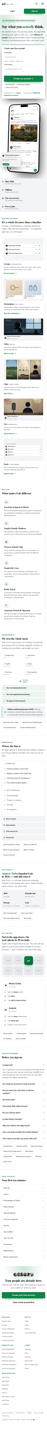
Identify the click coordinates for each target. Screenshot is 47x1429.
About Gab (27, 918)
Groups (4, 1325)
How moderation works (11, 844)
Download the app (36, 1033)
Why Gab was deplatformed (32, 722)
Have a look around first (23, 1302)
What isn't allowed (30, 844)
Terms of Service (9, 855)
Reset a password (11, 1257)
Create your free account (23, 1295)
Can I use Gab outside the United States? (20, 1132)
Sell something (9, 1213)
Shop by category (8, 1353)
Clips (26, 1325)
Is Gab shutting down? (28, 727)
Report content (29, 850)
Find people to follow (12, 1200)
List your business (11, 1219)
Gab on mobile (21, 1038)
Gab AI (4, 1393)
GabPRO (5, 1389)
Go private (8, 1244)
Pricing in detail (22, 1146)
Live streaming (30, 1333)
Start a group (9, 1207)
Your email (8, 64)
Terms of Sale (38, 1413)
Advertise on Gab (8, 1396)
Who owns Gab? (27, 913)
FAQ (26, 1353)
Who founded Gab (31, 1364)
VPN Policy (5, 1416)
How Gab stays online (10, 722)
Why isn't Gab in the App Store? (16, 1125)
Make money (9, 1251)
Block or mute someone (11, 850)
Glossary (38, 1156)
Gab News (5, 1377)
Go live (6, 1225)
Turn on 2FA (8, 1238)
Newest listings (7, 1357)
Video (27, 1321)
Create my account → (23, 78)
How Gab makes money (11, 918)
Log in (12, 11)
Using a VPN (7, 1156)
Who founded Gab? (10, 913)
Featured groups (8, 1333)
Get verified (8, 1232)
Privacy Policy (20, 1413)
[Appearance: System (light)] (36, 3)
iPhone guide (7, 1033)
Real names (29, 1151)
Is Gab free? (8, 1065)
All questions (7, 1146)
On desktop (7, 1038)
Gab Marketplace (8, 1349)
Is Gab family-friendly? (12, 1119)
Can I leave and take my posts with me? (20, 1138)
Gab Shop (5, 1400)
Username (8, 52)
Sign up (35, 11)
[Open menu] (42, 3)
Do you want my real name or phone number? (18, 1091)
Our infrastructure (9, 727)
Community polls (8, 1340)
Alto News (5, 1381)
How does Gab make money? (15, 1106)
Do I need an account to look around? (19, 1084)
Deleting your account (23, 1156)
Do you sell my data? (12, 1113)
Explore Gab (6, 1321)
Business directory (8, 1361)
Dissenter (5, 1385)
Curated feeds (7, 1336)
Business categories (9, 1364)
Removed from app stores (12, 1151)
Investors (5, 1404)
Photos (27, 1329)
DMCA (29, 1413)
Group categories (8, 1329)
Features (28, 1349)
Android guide (21, 1033)
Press (27, 1368)
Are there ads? (9, 1100)
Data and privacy (37, 1146)
